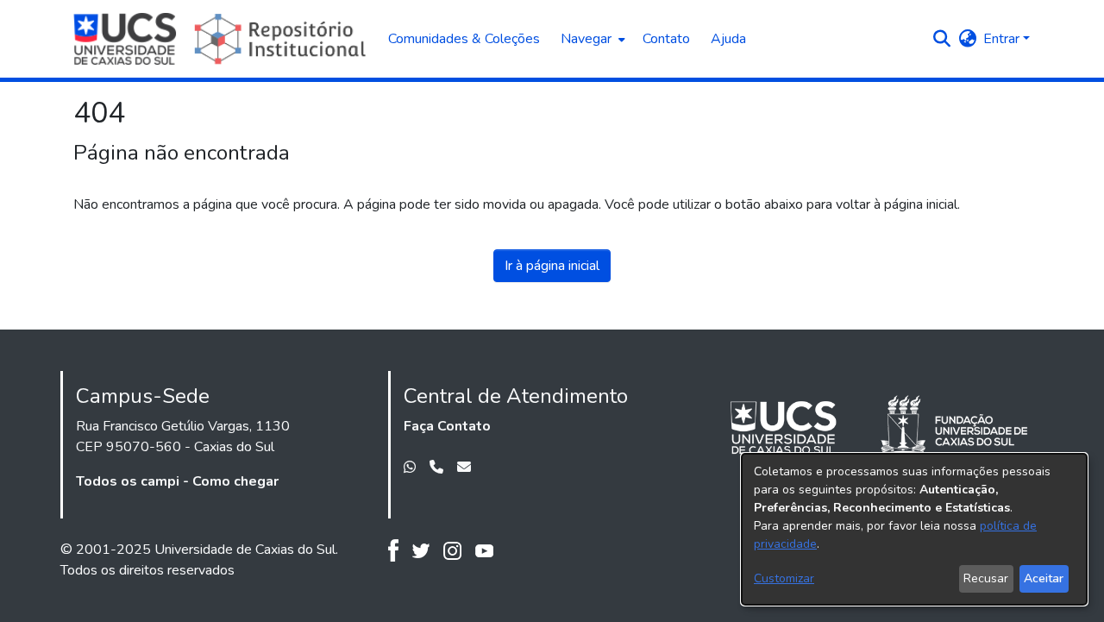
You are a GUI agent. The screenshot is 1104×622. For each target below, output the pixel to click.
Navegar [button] (586, 38)
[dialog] (914, 529)
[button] (941, 38)
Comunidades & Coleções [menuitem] (464, 38)
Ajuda (728, 38)
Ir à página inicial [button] (552, 265)
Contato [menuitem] (666, 38)
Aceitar (1043, 578)
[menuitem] (591, 39)
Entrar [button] (1003, 38)
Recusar (985, 578)
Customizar (784, 578)
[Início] (222, 39)
